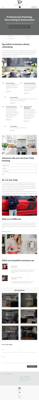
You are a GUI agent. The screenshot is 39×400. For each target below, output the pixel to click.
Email (21, 349)
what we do (11, 36)
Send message (32, 366)
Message (3, 356)
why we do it (28, 36)
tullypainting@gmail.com (27, 378)
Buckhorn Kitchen (29, 316)
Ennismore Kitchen (10, 333)
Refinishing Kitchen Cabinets (29, 333)
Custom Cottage (29, 300)
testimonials (10, 38)
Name (3, 349)
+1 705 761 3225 (26, 380)
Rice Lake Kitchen (10, 300)
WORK (28, 38)
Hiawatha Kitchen (10, 316)
